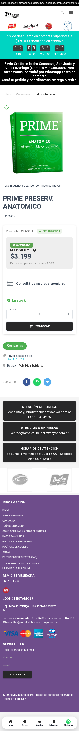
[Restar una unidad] (10, 314)
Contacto (8, 520)
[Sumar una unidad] (68, 314)
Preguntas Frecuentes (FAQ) (19, 557)
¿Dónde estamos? (13, 526)
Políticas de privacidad (17, 541)
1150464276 (41, 417)
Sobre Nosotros (12, 515)
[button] (39, 326)
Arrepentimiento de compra (22, 563)
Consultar (16, 346)
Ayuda (6, 552)
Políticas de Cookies (15, 547)
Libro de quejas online (16, 568)
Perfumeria (23, 94)
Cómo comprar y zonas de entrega (24, 531)
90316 (11, 216)
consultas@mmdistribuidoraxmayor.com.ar (39, 412)
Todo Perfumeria (44, 94)
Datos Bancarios (13, 536)
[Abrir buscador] (62, 12)
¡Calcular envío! (16, 359)
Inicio (9, 94)
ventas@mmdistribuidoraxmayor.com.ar (40, 433)
